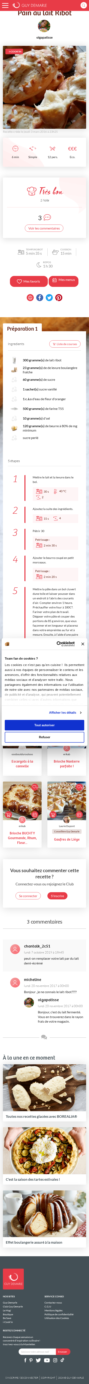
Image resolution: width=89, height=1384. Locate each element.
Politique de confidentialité (58, 1314)
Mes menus (67, 280)
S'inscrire (57, 896)
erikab (66, 754)
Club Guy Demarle (13, 1306)
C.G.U (47, 1306)
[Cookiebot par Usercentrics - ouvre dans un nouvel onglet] (57, 644)
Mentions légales (53, 1310)
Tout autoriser (44, 725)
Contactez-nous (53, 1302)
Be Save (7, 1318)
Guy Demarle (10, 1302)
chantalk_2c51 (37, 946)
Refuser (44, 737)
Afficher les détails (62, 712)
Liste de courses (67, 344)
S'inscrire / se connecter (21, 1377)
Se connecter (28, 896)
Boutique (8, 1314)
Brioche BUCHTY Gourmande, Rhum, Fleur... (22, 838)
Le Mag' (7, 1310)
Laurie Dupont (67, 826)
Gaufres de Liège (67, 840)
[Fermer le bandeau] (82, 643)
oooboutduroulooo (22, 754)
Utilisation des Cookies (56, 1318)
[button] (5, 5)
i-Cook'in (8, 1322)
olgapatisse (48, 1000)
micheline (32, 979)
